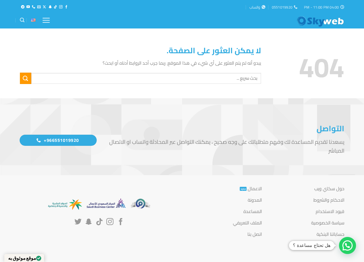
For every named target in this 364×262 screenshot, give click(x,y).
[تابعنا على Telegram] (22, 7)
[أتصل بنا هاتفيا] (33, 7)
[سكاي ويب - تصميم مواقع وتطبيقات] (315, 21)
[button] (46, 20)
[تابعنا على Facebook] (66, 7)
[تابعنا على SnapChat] (50, 7)
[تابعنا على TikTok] (55, 7)
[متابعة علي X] (44, 7)
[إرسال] (25, 78)
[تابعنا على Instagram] (61, 7)
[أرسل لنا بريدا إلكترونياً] (39, 7)
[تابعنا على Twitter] (78, 222)
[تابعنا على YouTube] (28, 7)
